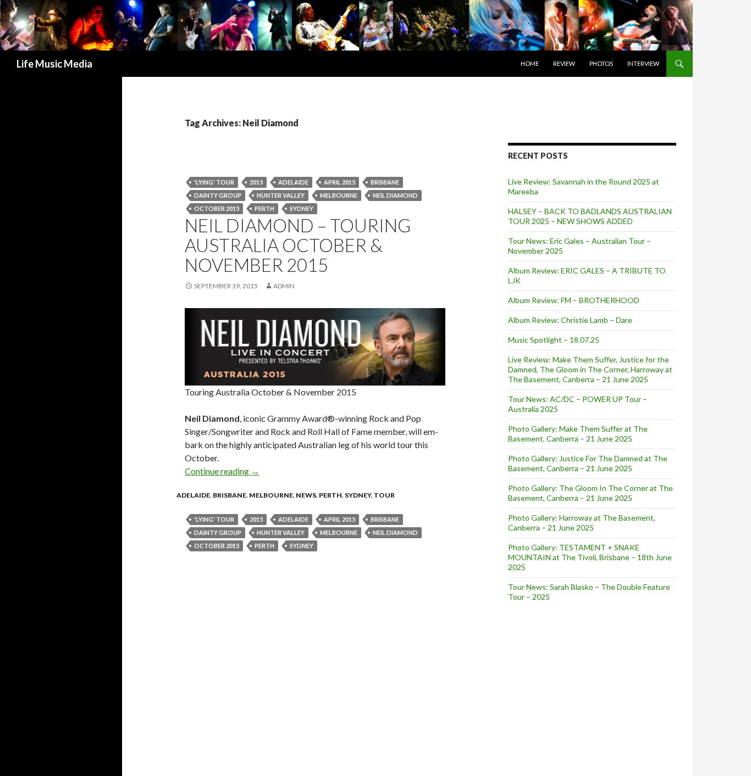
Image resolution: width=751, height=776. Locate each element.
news (306, 495)
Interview (643, 63)
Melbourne (338, 195)
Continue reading (222, 471)
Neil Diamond (395, 195)
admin (284, 286)
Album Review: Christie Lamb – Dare (570, 320)
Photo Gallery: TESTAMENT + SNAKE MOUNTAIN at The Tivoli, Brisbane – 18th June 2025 (590, 557)
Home (530, 63)
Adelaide (293, 182)
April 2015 (339, 182)
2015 (256, 182)
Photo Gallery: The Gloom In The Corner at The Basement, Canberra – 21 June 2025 (590, 493)
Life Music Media (54, 64)
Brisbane (385, 182)
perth (264, 208)
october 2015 (216, 208)
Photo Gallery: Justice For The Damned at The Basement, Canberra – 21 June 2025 (587, 463)
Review (564, 63)
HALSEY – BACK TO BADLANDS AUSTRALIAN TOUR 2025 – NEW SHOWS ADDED (590, 216)
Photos (601, 63)
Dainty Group (217, 195)
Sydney (301, 208)
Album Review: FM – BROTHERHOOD (573, 300)
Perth (330, 495)
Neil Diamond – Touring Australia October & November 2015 (298, 245)
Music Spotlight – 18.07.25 (553, 339)
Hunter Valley (281, 195)
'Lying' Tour (214, 182)
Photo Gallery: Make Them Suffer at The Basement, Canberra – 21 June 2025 (578, 433)
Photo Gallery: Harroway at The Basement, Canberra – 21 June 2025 (581, 522)
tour (384, 495)
